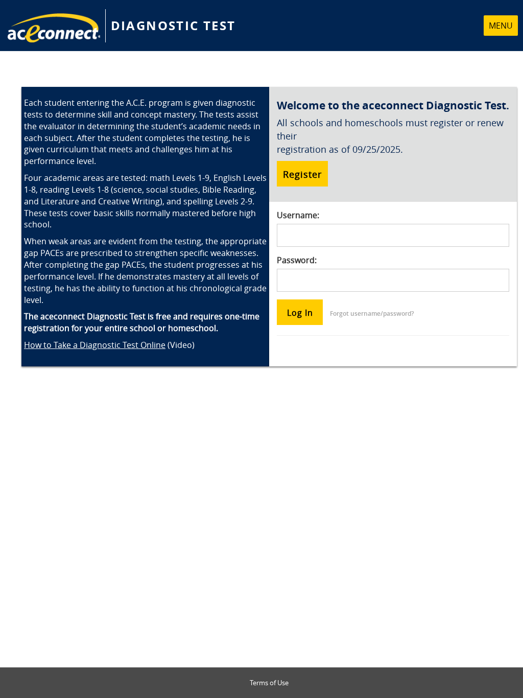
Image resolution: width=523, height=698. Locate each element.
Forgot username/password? (372, 313)
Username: (298, 215)
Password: (297, 260)
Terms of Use (269, 682)
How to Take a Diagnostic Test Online (94, 345)
